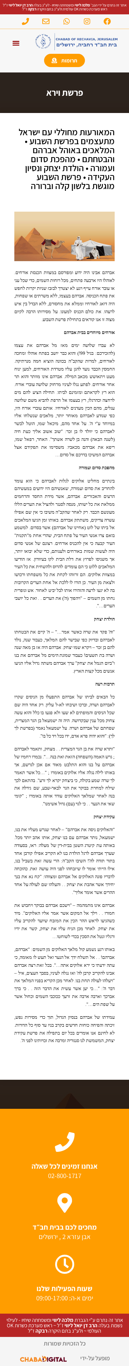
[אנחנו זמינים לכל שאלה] (65, 1142)
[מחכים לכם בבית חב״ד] (65, 1203)
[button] (16, 43)
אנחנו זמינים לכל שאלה (64, 1166)
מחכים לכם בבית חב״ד (65, 1227)
